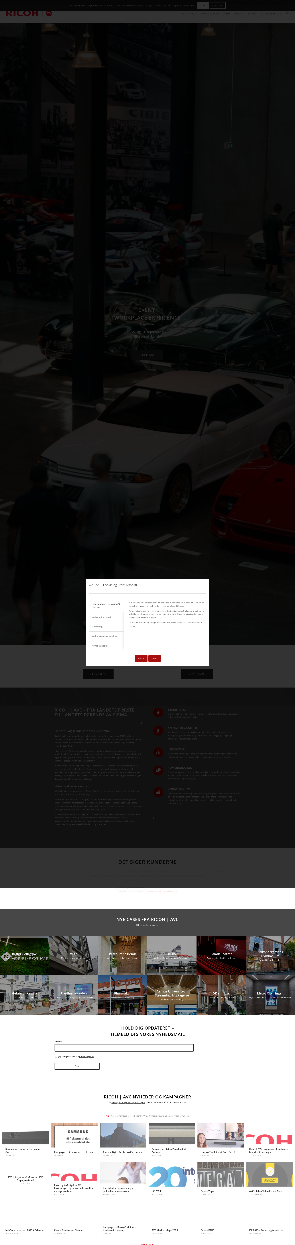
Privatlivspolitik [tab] (100, 645)
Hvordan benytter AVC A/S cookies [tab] (106, 606)
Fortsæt (141, 658)
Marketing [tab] (97, 626)
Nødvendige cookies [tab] (102, 617)
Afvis (155, 658)
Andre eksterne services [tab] (104, 636)
